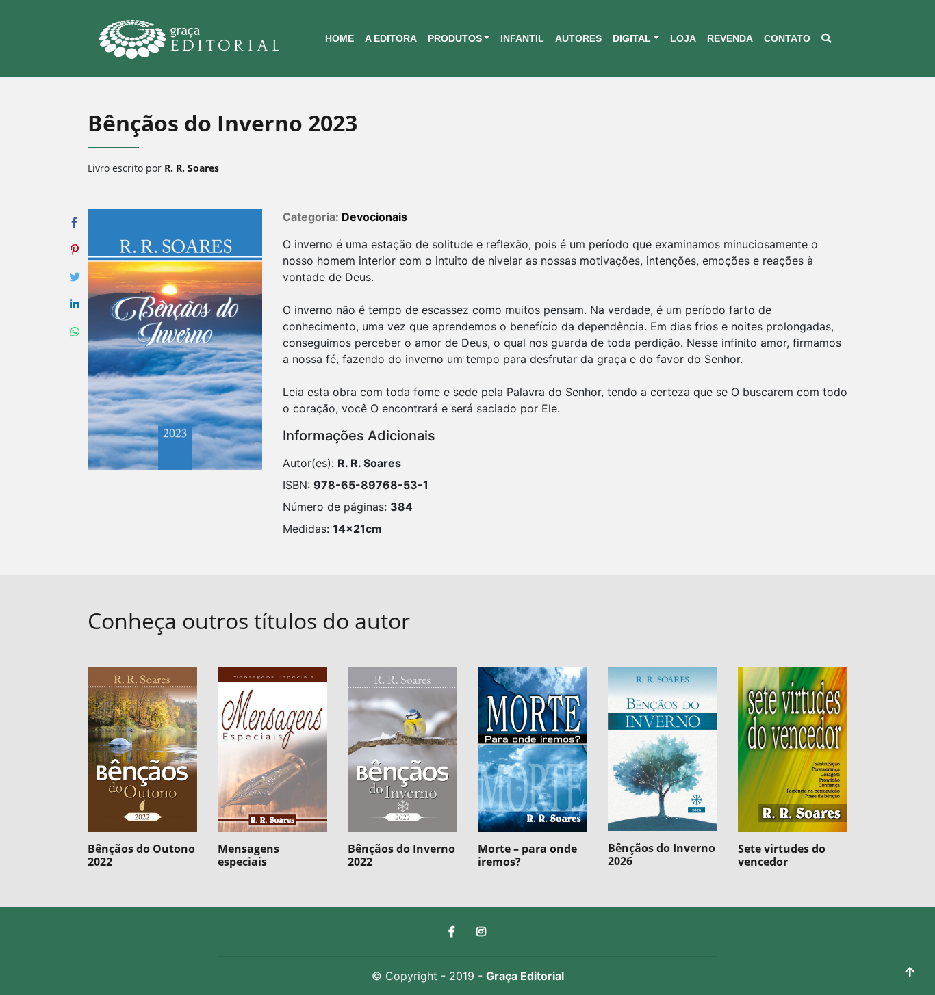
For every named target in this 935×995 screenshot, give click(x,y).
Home (339, 38)
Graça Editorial (525, 976)
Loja (683, 38)
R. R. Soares (191, 167)
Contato (787, 38)
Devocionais (374, 217)
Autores (578, 38)
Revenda (730, 38)
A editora (391, 38)
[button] (459, 39)
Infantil (522, 38)
